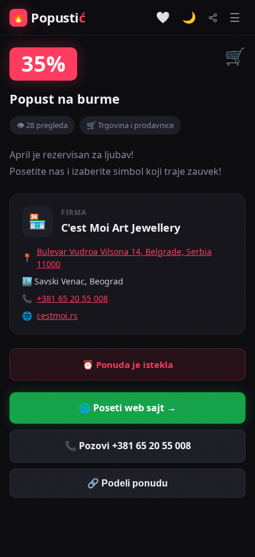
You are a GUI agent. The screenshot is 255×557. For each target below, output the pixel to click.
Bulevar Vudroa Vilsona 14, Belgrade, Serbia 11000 (124, 258)
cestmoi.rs (57, 315)
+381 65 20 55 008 (72, 298)
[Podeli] (213, 18)
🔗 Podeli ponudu (127, 483)
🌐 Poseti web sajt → (127, 407)
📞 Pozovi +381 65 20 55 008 (128, 445)
